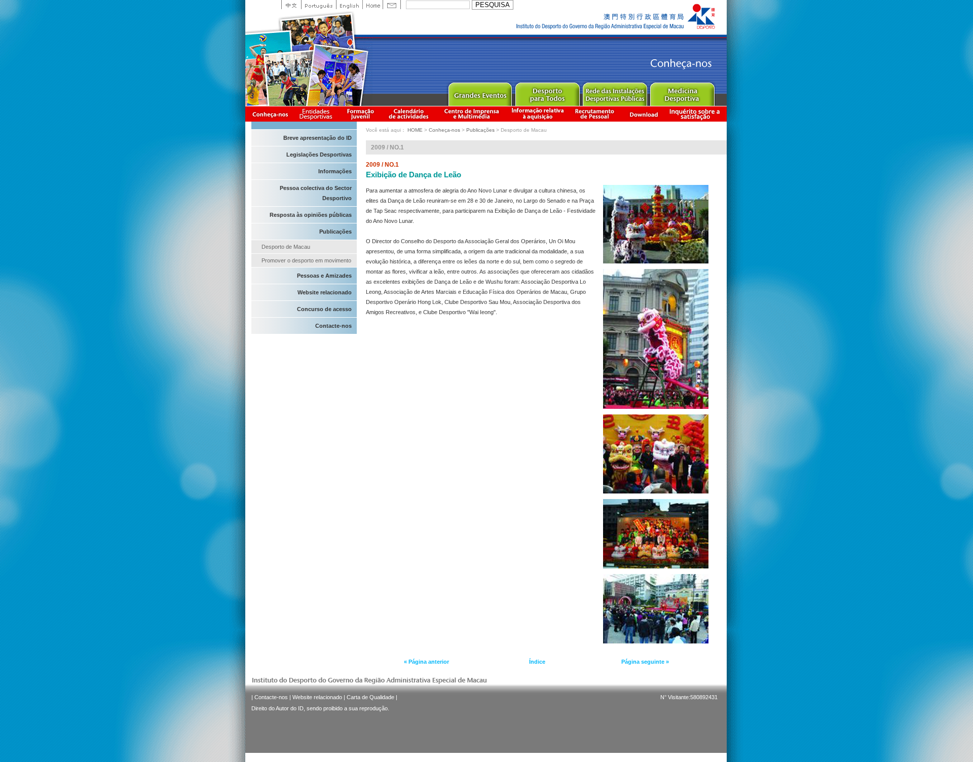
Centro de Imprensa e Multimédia (472, 114)
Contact (392, 4)
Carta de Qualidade (370, 697)
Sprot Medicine (682, 92)
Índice (537, 662)
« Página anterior (426, 662)
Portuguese (318, 4)
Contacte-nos (333, 326)
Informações (335, 171)
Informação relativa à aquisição (538, 114)
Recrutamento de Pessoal (595, 114)
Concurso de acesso (324, 309)
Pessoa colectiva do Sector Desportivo (316, 193)
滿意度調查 (696, 114)
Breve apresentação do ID (317, 138)
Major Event (479, 92)
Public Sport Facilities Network (614, 92)
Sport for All (547, 92)
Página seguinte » (645, 662)
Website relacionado (324, 292)
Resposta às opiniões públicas (311, 215)
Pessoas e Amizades (324, 276)
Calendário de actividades (409, 114)
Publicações (335, 231)
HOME (415, 130)
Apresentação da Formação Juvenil (360, 114)
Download (643, 114)
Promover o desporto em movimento (306, 260)
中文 (291, 4)
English (349, 4)
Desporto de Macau (285, 247)
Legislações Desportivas (319, 154)
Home (372, 4)
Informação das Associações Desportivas (317, 114)
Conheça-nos (270, 114)
